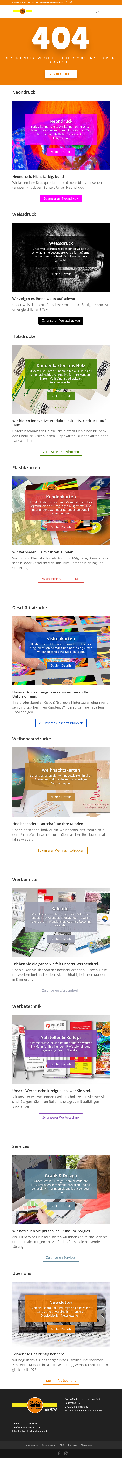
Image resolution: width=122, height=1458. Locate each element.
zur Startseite (61, 74)
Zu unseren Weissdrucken (61, 320)
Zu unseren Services (61, 1257)
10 (73, 678)
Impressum (32, 1444)
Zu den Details (61, 152)
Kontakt (72, 1444)
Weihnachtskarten (61, 770)
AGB (62, 1444)
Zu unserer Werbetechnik (60, 1117)
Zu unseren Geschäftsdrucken (61, 723)
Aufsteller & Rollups (60, 1037)
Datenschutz (48, 1444)
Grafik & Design (61, 1175)
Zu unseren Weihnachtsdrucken (61, 850)
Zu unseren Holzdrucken (61, 452)
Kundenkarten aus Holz (61, 365)
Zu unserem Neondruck (61, 198)
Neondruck (61, 121)
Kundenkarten (61, 497)
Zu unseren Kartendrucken (61, 579)
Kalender (60, 908)
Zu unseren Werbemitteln (61, 990)
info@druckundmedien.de (34, 1430)
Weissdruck (61, 243)
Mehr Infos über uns (61, 1380)
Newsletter (61, 1302)
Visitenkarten (61, 639)
